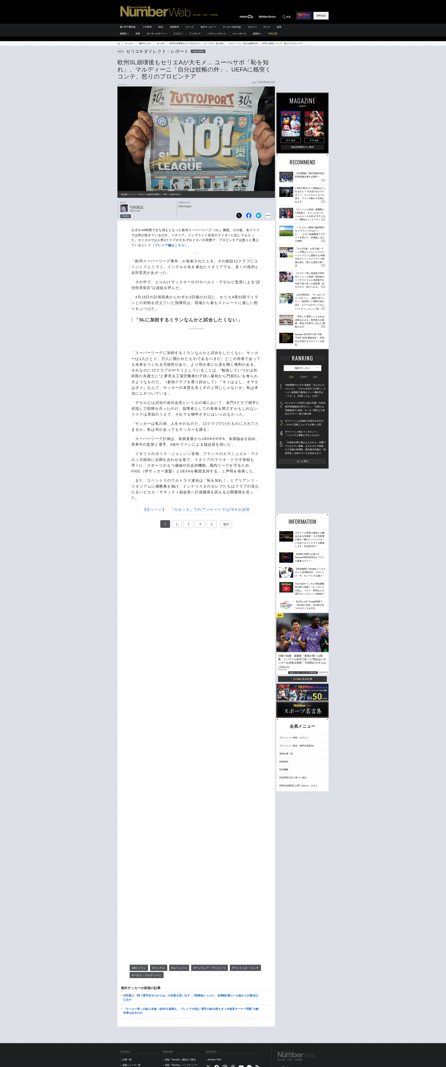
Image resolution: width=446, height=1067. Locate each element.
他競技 (256, 33)
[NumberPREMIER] (303, 16)
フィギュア (195, 33)
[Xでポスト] (239, 216)
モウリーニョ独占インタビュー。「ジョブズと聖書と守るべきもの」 (303, 433)
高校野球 (174, 27)
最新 (291, 377)
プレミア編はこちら (170, 245)
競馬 (279, 27)
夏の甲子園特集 (128, 27)
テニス (266, 27)
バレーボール (239, 33)
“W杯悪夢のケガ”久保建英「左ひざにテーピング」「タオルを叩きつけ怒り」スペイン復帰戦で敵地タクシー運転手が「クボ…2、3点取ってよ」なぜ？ (305, 390)
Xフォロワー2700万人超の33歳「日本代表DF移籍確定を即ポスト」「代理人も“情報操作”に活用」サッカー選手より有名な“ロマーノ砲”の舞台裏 (305, 408)
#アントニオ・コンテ (245, 967)
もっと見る (302, 461)
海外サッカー (207, 27)
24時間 (303, 377)
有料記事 (272, 33)
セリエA (160, 43)
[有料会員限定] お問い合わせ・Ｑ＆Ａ (298, 785)
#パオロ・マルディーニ (146, 975)
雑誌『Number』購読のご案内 (180, 1059)
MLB (160, 27)
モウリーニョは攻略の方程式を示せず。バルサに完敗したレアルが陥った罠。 (305, 423)
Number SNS (214, 1059)
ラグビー (178, 33)
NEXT (226, 524)
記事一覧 (127, 1059)
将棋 (137, 33)
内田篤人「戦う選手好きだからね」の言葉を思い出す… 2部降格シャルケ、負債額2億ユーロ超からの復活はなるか (190, 997)
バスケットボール (216, 33)
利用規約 (283, 761)
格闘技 (123, 33)
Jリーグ (190, 27)
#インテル (158, 967)
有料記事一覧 (286, 753)
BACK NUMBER (198, 51)
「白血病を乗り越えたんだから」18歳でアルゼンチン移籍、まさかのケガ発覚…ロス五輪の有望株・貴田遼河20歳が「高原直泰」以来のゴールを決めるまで (305, 447)
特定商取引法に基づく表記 (292, 777)
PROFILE (126, 216)
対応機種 (283, 769)
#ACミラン (139, 967)
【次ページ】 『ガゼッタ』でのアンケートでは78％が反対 (196, 509)
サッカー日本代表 (232, 27)
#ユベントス (179, 967)
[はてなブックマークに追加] (258, 216)
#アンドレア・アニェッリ (209, 967)
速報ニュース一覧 (131, 1065)
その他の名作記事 (302, 679)
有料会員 (321, 15)
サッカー (129, 43)
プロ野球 (147, 27)
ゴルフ (251, 27)
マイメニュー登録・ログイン (294, 737)
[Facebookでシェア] (249, 216)
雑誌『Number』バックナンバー (181, 1065)
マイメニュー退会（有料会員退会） (297, 745)
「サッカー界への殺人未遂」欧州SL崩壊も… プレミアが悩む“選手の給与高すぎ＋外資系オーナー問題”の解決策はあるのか (191, 1010)
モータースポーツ (156, 33)
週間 (315, 377)
